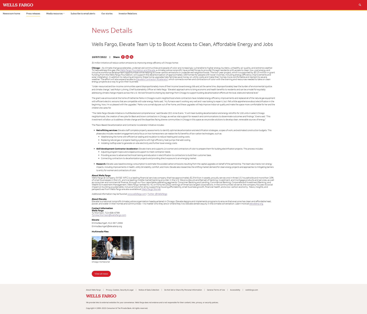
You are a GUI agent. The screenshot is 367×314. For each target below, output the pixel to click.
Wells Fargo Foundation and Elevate (137, 70)
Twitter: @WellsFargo (157, 194)
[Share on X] (131, 58)
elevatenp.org (256, 203)
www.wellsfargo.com (136, 194)
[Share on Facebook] (123, 58)
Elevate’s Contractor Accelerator (152, 79)
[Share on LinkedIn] (127, 58)
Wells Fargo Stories (151, 189)
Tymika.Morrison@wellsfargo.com (109, 215)
